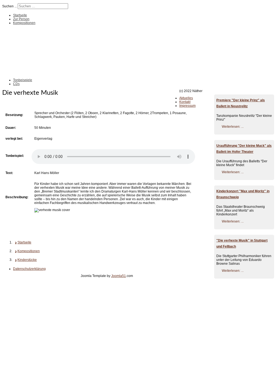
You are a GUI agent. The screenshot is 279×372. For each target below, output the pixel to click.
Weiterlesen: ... (233, 127)
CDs (16, 84)
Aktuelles (186, 98)
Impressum (187, 106)
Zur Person (21, 19)
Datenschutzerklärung (29, 269)
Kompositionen (24, 23)
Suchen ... (9, 6)
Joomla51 (118, 276)
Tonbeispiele (22, 80)
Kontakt (184, 102)
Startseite (20, 15)
